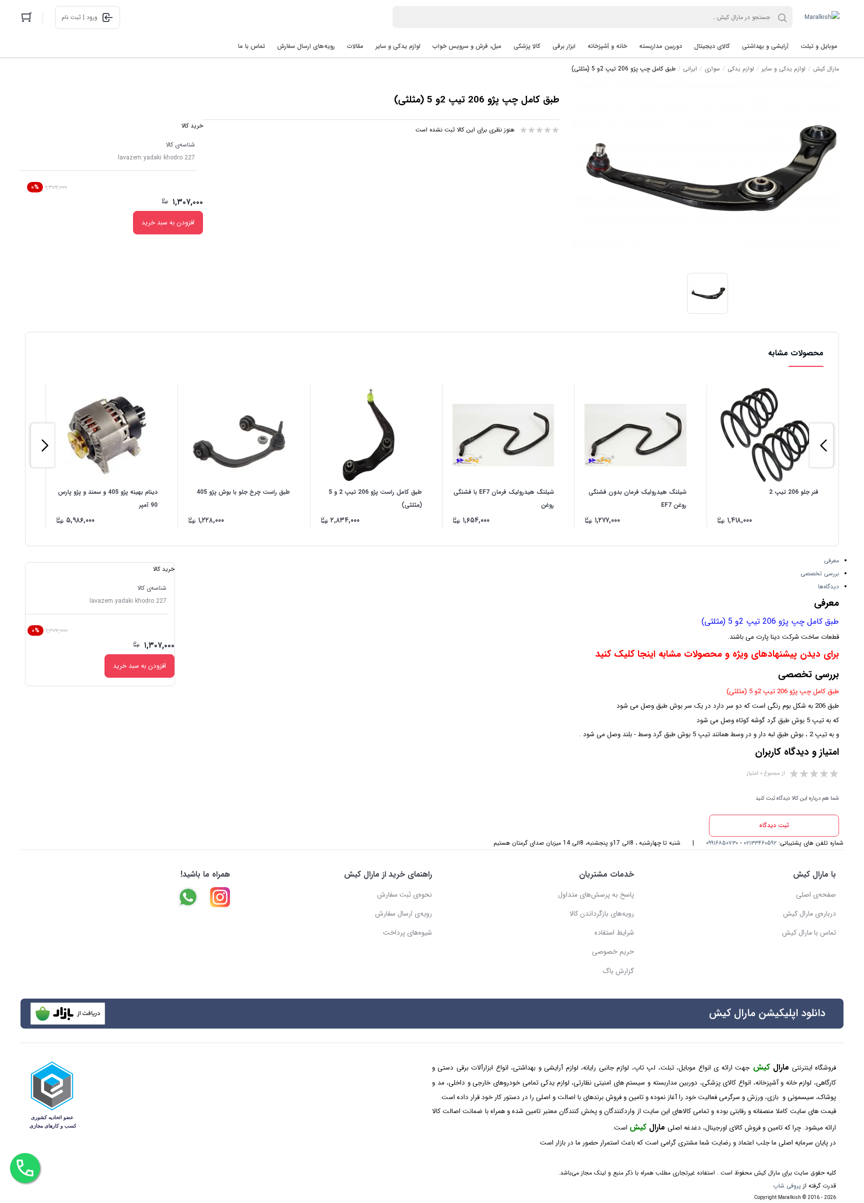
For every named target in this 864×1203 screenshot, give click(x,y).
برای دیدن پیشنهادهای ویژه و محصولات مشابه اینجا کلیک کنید (717, 654)
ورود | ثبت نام (80, 17)
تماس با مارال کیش (809, 932)
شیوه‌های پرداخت (407, 932)
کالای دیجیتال (712, 46)
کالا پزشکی (527, 46)
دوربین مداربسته (660, 46)
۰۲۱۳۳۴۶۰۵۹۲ (760, 843)
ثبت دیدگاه (774, 825)
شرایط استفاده (614, 932)
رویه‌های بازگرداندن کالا (602, 913)
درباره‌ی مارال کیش (809, 913)
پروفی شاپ (787, 1186)
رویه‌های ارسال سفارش (306, 46)
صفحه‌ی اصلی (816, 894)
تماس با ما (251, 46)
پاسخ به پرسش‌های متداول (596, 894)
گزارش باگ (618, 971)
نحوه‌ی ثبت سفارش (404, 894)
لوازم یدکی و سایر (398, 46)
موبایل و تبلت (819, 46)
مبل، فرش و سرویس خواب (467, 46)
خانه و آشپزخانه (607, 46)
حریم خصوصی (613, 951)
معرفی (831, 560)
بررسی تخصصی (819, 573)
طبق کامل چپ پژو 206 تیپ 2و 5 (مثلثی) (770, 621)
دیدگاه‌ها (828, 586)
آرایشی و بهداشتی (765, 46)
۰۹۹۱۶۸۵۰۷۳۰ (722, 843)
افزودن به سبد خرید (168, 222)
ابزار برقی (564, 46)
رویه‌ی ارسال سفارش (403, 913)
